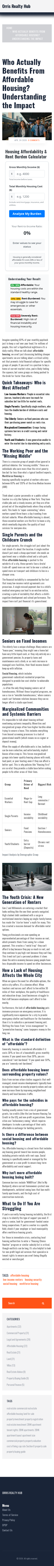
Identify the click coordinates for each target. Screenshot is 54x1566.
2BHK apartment (34, 1424)
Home (9, 28)
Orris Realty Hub (16, 6)
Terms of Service (10, 1515)
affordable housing (19, 1275)
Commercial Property (18, 1333)
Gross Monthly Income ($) (24, 167)
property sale (40, 1446)
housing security (33, 1279)
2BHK (37, 1430)
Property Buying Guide (18, 1378)
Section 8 (30, 1446)
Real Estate (13, 1352)
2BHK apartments (26, 1430)
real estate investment (16, 1424)
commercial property (16, 1441)
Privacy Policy (8, 1520)
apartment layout (14, 1435)
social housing (10, 1284)
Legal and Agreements (18, 1339)
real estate (11, 1408)
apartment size (28, 1435)
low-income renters (13, 1279)
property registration (34, 1419)
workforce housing (29, 1284)
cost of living (12, 1446)
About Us (6, 1510)
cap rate (22, 1446)
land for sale (29, 1414)
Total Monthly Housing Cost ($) (25, 188)
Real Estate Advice (16, 1372)
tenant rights (12, 1430)
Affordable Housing (17, 1346)
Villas (11, 1365)
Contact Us (7, 1530)
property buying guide (16, 1451)
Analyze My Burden (27, 214)
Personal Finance (15, 1385)
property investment (15, 1419)
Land (11, 1359)
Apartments (14, 1326)
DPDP (4, 1525)
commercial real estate (27, 1408)
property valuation (33, 1441)
